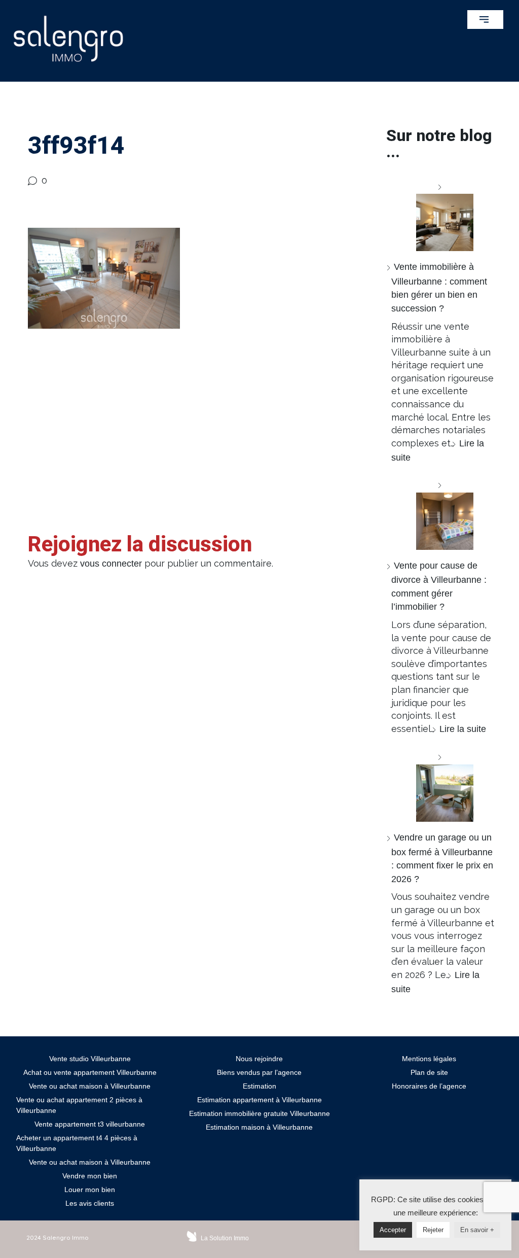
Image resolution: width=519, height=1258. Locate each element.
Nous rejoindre (259, 1059)
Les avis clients (89, 1203)
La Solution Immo (225, 1238)
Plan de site (429, 1072)
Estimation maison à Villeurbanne (259, 1127)
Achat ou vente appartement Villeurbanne (90, 1072)
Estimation (259, 1086)
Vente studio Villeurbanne (90, 1059)
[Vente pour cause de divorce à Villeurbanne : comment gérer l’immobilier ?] (441, 514)
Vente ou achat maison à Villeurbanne (90, 1086)
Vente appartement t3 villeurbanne (89, 1124)
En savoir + (477, 1230)
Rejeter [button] (433, 1230)
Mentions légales (429, 1059)
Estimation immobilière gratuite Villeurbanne (259, 1113)
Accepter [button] (393, 1230)
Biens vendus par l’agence (259, 1072)
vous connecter (111, 563)
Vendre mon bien (89, 1176)
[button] (485, 19)
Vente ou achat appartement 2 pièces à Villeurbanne (79, 1105)
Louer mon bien (89, 1189)
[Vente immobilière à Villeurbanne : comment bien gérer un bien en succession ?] (441, 216)
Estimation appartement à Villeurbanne (259, 1100)
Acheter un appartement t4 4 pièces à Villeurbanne (76, 1143)
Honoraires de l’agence (429, 1086)
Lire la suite (462, 729)
